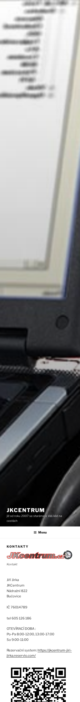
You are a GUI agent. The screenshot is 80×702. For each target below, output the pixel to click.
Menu (42, 532)
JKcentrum (26, 510)
